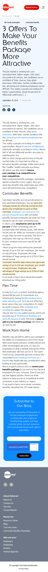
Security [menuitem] (7, 506)
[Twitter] (5, 485)
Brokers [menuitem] (6, 548)
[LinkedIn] (11, 485)
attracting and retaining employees (23, 137)
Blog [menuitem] (5, 524)
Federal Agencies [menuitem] (10, 551)
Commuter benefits (32, 22)
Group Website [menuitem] (10, 510)
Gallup (35, 149)
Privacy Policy (23, 569)
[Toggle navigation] (43, 7)
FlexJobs (18, 313)
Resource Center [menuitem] (10, 520)
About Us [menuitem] (7, 500)
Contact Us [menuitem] (8, 503)
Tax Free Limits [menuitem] (10, 527)
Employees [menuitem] (8, 545)
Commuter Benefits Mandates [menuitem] (16, 531)
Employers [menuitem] (8, 541)
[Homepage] (8, 7)
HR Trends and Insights (12, 22)
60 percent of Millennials (33, 146)
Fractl (14, 292)
